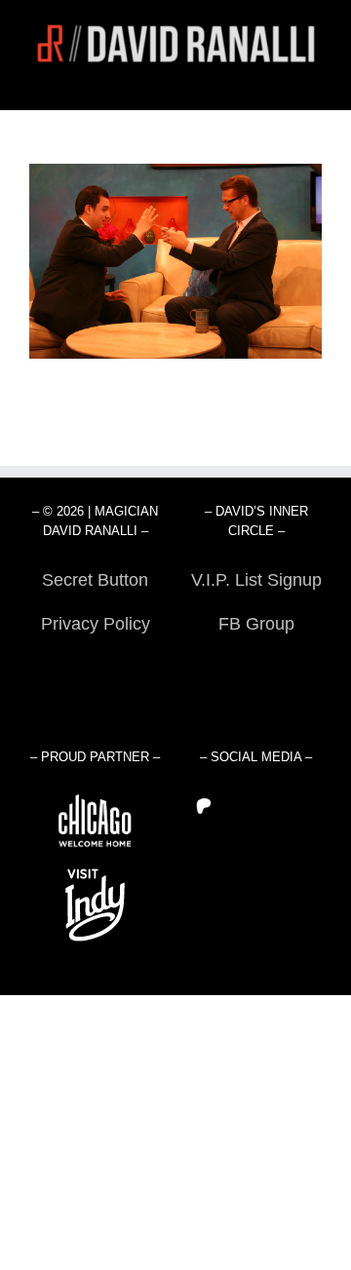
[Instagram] (285, 806)
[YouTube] (232, 806)
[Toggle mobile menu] (314, 79)
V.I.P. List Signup (256, 580)
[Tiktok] (311, 806)
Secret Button (95, 580)
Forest (95, 667)
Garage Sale (256, 667)
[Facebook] (258, 806)
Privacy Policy (95, 624)
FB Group (256, 624)
